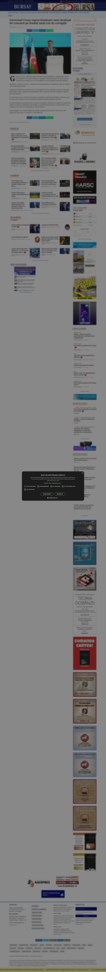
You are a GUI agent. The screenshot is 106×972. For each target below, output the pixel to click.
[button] (53, 483)
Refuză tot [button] (60, 494)
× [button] (82, 473)
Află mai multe (56, 480)
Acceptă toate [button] (47, 494)
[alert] (53, 486)
